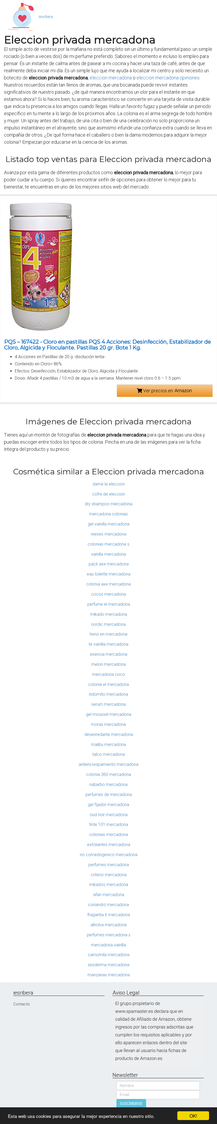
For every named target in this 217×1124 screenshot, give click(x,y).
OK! (193, 1115)
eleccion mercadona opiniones (168, 77)
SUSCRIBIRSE (131, 1103)
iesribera (46, 17)
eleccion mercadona (111, 77)
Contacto (21, 1004)
